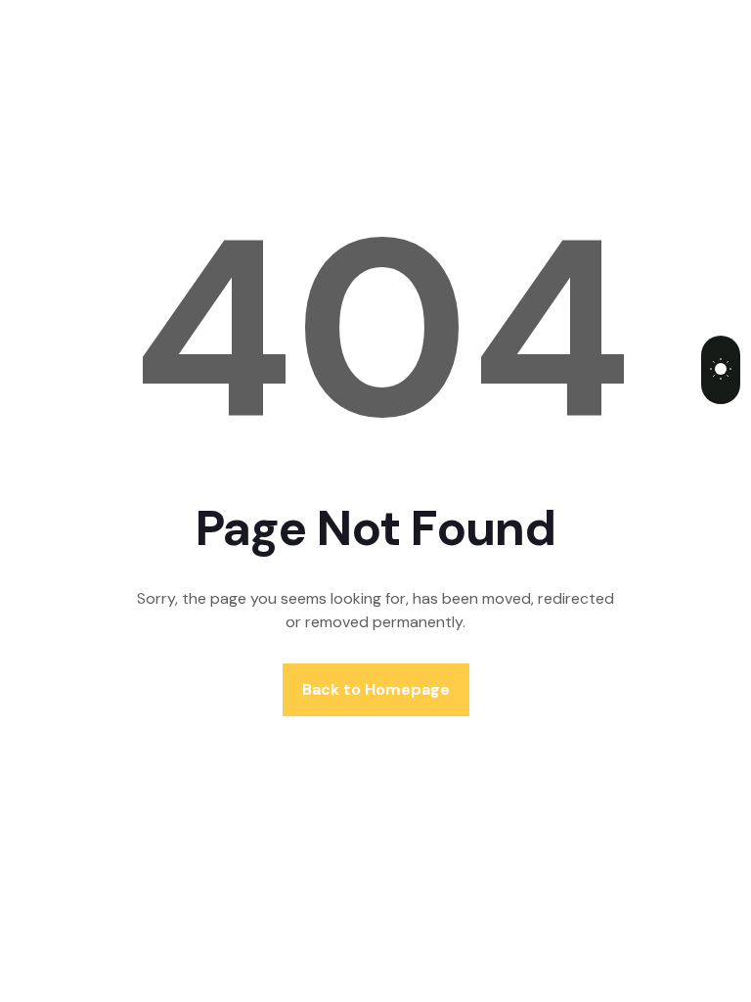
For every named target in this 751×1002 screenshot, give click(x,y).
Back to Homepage (376, 689)
